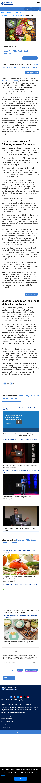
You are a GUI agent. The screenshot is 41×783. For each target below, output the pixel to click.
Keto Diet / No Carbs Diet (13, 12)
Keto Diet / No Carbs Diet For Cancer (13, 15)
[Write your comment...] (20, 663)
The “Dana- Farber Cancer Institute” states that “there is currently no (21, 598)
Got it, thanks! (20, 779)
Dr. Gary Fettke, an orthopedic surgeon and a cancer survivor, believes (20, 516)
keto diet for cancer (10, 81)
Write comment (9, 678)
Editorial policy (6, 719)
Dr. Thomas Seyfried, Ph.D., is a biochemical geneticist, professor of (20, 453)
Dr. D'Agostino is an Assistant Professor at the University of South (21, 485)
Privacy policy (6, 716)
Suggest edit (33, 73)
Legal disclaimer (7, 721)
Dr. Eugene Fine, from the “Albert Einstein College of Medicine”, (20, 422)
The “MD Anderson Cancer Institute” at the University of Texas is (20, 630)
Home (2, 12)
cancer (11, 89)
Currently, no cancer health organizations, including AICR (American (20, 566)
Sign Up (35, 9)
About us (5, 725)
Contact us (6, 727)
